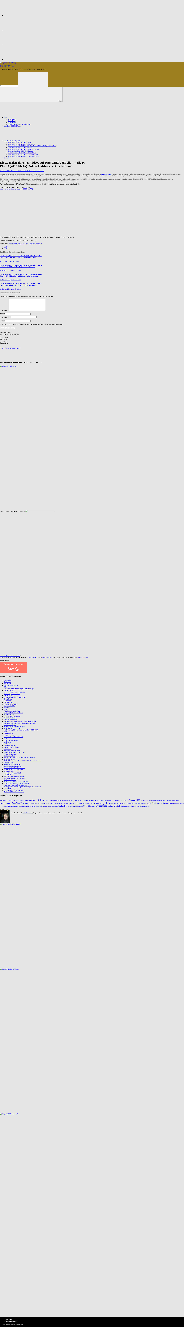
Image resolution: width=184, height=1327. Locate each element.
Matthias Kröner (125, 803)
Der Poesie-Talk (9, 695)
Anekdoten (7, 682)
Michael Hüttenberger (171, 803)
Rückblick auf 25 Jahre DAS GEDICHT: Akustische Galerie (22, 761)
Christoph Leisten (69, 800)
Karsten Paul (66, 803)
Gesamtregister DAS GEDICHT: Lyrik (19, 142)
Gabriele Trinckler (165, 800)
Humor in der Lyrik (10, 725)
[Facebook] (18, 15)
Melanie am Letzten (10, 745)
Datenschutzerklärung (11, 1321)
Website (2, 321)
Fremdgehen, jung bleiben (12, 711)
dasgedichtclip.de (106, 174)
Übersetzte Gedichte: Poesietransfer (14, 768)
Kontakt (6, 158)
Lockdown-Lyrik (9, 735)
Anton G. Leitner (26, 171)
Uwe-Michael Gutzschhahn (95, 806)
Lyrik (5, 247)
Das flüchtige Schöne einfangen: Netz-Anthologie (19, 688)
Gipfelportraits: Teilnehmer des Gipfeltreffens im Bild (20, 721)
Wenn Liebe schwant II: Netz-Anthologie (16, 781)
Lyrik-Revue (8, 742)
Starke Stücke (42, 806)
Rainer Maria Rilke (26, 806)
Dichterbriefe (8, 699)
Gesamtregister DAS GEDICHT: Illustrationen (22, 153)
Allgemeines (7, 680)
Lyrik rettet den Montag (11, 740)
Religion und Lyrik (9, 759)
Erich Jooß (115, 800)
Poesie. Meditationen (10, 754)
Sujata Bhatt (48, 806)
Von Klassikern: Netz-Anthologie (14, 776)
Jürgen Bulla (58, 803)
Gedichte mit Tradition (10, 719)
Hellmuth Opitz (5, 803)
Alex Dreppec (10, 800)
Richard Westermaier (35, 243)
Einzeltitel (7, 707)
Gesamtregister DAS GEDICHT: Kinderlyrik (21, 144)
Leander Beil (85, 803)
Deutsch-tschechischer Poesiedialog (14, 697)
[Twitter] (18, 30)
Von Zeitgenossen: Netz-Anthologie (15, 778)
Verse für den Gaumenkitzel (12, 773)
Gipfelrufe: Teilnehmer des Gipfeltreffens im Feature (20, 723)
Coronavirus (80, 800)
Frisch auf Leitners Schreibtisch (13, 713)
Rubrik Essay (12, 121)
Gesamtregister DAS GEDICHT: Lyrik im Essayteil (23, 149)
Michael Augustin (157, 803)
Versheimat (7, 775)
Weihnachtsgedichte (10, 780)
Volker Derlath (114, 806)
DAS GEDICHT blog (7, 66)
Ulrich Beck (69, 806)
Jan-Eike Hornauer (20, 803)
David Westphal (106, 800)
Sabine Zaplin (35, 806)
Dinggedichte (8, 702)
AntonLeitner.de (27, 813)
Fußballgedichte (9, 714)
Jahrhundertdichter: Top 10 (12, 728)
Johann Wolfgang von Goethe (36, 803)
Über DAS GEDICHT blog (12, 126)
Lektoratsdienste (47, 657)
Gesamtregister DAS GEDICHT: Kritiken (20, 151)
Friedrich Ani (156, 800)
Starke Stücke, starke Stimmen (13, 764)
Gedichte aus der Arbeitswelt (12, 716)
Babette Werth (52, 800)
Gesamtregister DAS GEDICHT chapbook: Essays (23, 156)
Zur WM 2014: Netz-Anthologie (14, 792)
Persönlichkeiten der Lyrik (12, 750)
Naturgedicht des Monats (11, 747)
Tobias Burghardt (58, 806)
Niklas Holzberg (23, 243)
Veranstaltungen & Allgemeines (13, 769)
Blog (5, 117)
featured (124, 800)
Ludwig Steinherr (114, 803)
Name (2, 314)
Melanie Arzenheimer (139, 803)
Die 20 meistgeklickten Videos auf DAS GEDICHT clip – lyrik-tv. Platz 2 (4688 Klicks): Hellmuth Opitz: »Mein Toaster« (21, 266)
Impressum (9, 1319)
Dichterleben (8, 701)
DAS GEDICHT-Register (12, 141)
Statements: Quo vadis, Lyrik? (13, 766)
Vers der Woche (8, 771)
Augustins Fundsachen (11, 685)
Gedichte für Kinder (10, 718)
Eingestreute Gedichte (10, 704)
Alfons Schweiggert (21, 800)
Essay (5, 709)
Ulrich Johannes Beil (78, 806)
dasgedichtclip (13, 243)
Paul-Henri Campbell (14, 806)
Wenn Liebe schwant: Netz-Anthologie (16, 785)
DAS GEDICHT (32, 657)
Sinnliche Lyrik (8, 762)
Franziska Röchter (148, 800)
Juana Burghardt (48, 803)
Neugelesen (7, 749)
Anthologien (7, 683)
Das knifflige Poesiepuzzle (12, 694)
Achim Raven (3, 800)
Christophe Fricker (60, 800)
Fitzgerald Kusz (136, 800)
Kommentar (4, 310)
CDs (5, 687)
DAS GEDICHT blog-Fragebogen (14, 692)
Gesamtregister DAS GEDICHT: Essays (20, 147)
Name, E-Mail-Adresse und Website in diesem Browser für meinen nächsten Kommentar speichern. (32, 324)
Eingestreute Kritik (9, 706)
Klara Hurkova (76, 803)
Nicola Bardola (180, 803)
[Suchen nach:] (9, 86)
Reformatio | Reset (9, 756)
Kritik (5, 731)
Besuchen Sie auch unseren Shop (10, 656)
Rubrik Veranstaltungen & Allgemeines (19, 124)
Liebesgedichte (8, 733)
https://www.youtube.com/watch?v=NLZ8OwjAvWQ (16, 189)
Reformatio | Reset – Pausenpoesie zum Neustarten (19, 757)
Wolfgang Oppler (144, 806)
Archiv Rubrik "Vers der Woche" (10, 348)
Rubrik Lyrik (12, 119)
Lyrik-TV (7, 248)
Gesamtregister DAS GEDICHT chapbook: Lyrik (23, 154)
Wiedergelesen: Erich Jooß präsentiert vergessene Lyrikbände (22, 787)
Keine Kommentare (38, 171)
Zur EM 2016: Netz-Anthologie (13, 790)
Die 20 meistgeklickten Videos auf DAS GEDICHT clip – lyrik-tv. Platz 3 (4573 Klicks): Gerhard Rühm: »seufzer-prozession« (21, 275)
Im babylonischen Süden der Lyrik (14, 726)
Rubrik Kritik (12, 122)
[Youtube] (18, 45)
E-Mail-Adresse (5, 317)
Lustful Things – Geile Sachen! (13, 737)
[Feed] (18, 59)
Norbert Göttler (4, 806)
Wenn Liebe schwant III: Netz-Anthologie (16, 783)
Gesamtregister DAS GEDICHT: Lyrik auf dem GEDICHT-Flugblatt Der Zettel (32, 146)
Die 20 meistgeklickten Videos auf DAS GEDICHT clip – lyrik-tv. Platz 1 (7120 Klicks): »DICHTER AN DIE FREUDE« (21, 256)
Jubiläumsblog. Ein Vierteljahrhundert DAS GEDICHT (21, 730)
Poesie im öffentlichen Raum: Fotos (14, 752)
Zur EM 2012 (8, 788)
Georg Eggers (175, 800)
